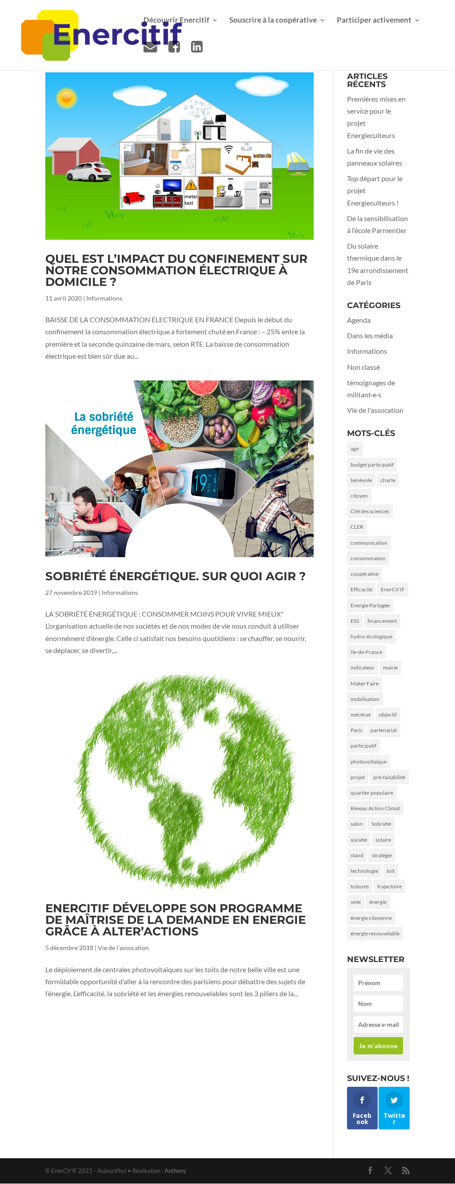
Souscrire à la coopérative (273, 20)
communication (369, 542)
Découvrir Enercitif (176, 20)
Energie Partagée (370, 605)
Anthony (175, 1170)
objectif (388, 714)
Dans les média (370, 335)
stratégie (382, 855)
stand (357, 855)
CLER (357, 526)
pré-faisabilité (389, 777)
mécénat (361, 714)
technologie (364, 870)
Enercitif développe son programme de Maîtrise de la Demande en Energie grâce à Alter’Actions (175, 919)
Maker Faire (365, 683)
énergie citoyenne (371, 918)
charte (387, 480)
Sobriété (381, 823)
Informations (104, 298)
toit (391, 870)
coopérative (365, 573)
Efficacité (361, 589)
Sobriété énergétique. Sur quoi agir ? (175, 576)
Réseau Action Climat (375, 808)
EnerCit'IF (393, 589)
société (359, 839)
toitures (360, 886)
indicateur (363, 667)
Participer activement (374, 20)
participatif (363, 745)
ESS (355, 621)
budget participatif (372, 464)
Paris (356, 730)
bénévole (361, 480)
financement (382, 621)
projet (358, 777)
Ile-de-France (366, 652)
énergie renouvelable (375, 933)
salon (357, 823)
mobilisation (365, 699)
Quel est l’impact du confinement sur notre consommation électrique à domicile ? (176, 270)
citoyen (359, 495)
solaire (383, 839)
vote (356, 902)
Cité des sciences (370, 511)
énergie (378, 902)
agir (355, 448)
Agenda (359, 320)
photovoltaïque (369, 761)
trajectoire (389, 886)
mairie (390, 667)
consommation (368, 558)
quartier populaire (372, 792)
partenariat (384, 730)
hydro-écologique (371, 636)
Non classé (363, 367)
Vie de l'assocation (123, 947)
